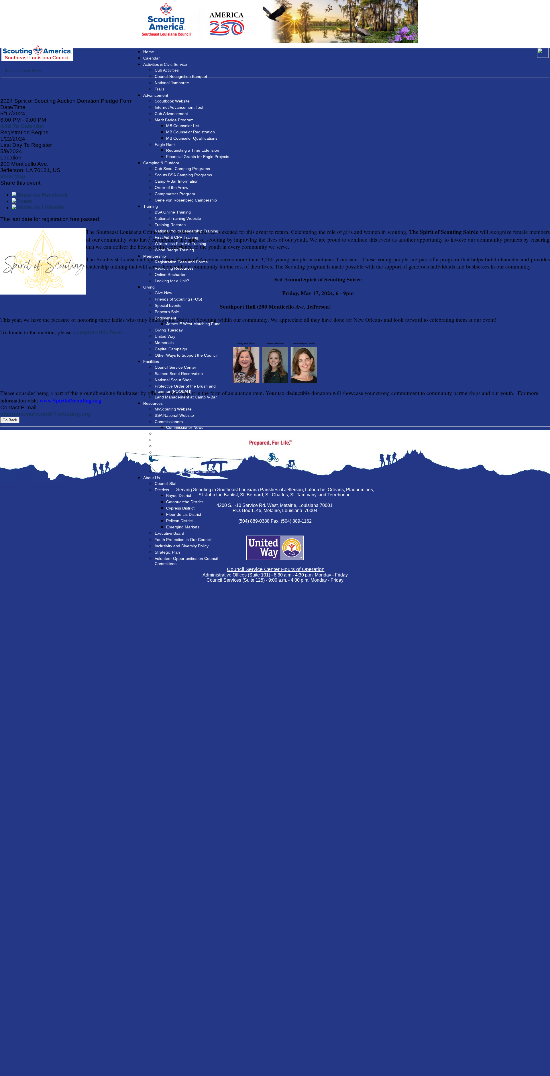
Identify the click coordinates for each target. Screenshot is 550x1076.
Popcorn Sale (167, 311)
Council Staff (166, 483)
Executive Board (169, 533)
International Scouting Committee (185, 471)
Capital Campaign (171, 349)
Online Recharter (170, 274)
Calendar (151, 58)
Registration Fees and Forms (181, 262)
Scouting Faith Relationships (180, 459)
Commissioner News (184, 427)
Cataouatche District (184, 501)
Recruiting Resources (174, 268)
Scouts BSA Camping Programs (183, 175)
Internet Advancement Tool (179, 107)
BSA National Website (174, 415)
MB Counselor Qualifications (191, 138)
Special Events (168, 305)
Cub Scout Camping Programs (182, 168)
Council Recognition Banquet (181, 76)
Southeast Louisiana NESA (179, 452)
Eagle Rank (165, 144)
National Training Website (178, 218)
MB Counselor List (182, 125)
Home (148, 52)
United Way (165, 336)
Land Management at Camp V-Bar (186, 397)
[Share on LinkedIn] (38, 207)
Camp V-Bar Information (177, 181)
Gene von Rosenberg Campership (186, 200)
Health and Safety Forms (177, 465)
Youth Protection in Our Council (183, 539)
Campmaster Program (175, 193)
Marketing (164, 433)
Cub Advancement (171, 113)
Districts (162, 489)
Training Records (170, 224)
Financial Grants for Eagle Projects (197, 156)
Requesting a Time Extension (192, 150)
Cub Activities (167, 70)
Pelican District (179, 520)
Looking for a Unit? (172, 281)
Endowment (165, 318)
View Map (12, 176)
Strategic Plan (167, 552)
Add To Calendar (22, 126)
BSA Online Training (173, 212)
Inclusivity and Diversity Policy (182, 546)
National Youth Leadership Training (186, 231)
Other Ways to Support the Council (186, 355)
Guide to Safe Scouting (176, 440)
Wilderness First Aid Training (180, 243)
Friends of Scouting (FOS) (178, 299)
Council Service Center (175, 367)
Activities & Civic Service (165, 64)
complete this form (97, 332)
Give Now (163, 293)
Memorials (164, 342)
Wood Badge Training (174, 250)
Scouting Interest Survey (23, 70)
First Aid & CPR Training (176, 237)
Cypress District (180, 508)
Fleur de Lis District (183, 514)
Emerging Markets (182, 527)
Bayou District (178, 495)
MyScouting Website (173, 409)
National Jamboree (172, 82)
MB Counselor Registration (190, 132)
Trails (159, 89)
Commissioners (169, 421)
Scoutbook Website (172, 101)
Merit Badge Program (174, 120)
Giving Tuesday (169, 330)
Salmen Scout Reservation (179, 373)
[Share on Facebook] (40, 195)
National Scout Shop (173, 380)
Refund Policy (167, 446)
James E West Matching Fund (193, 323)
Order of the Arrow (171, 187)
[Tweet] (22, 201)
